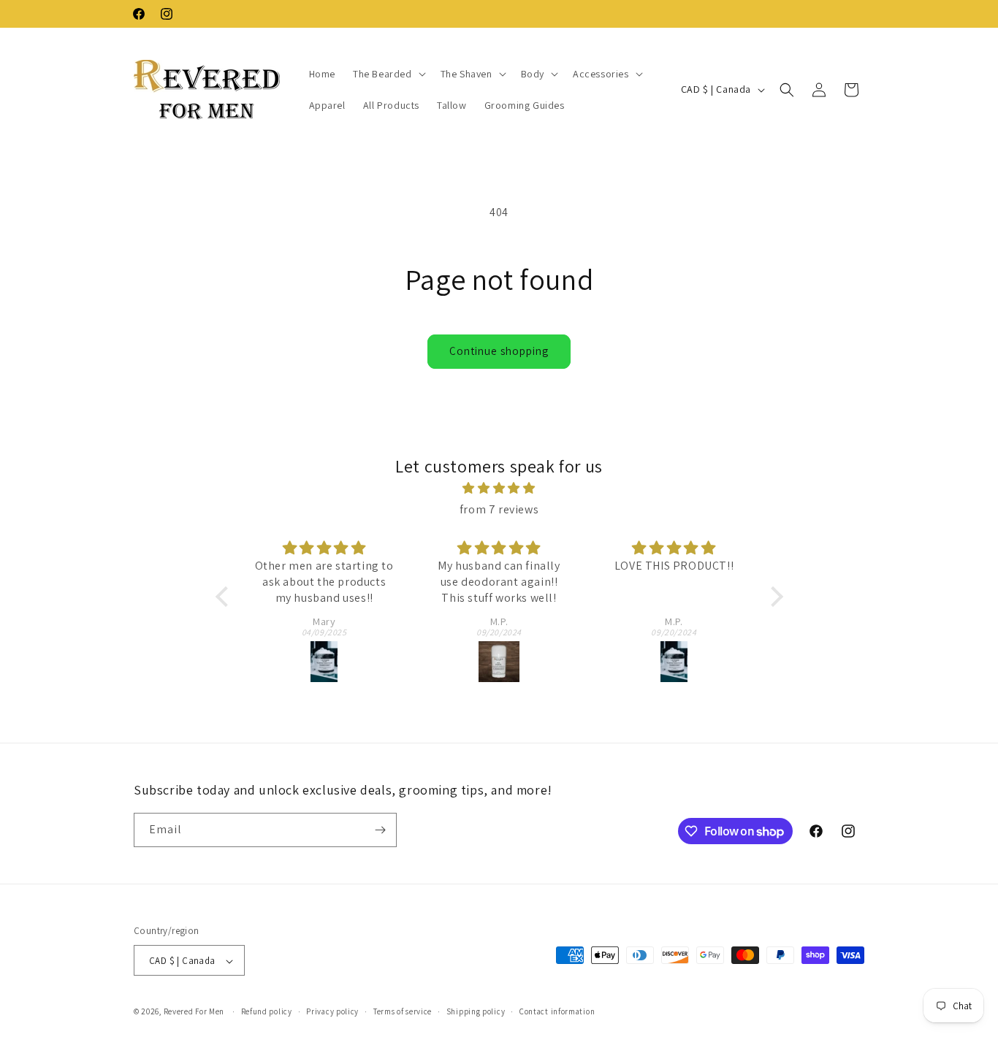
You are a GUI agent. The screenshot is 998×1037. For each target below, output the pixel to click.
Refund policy (266, 1011)
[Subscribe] (380, 830)
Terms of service (402, 1011)
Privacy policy (332, 1011)
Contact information (557, 1011)
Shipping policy (476, 1011)
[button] (388, 73)
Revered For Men (194, 1012)
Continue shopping (499, 351)
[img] (499, 489)
